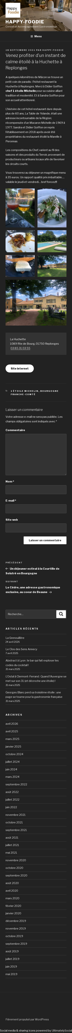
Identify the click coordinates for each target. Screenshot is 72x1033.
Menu (38, 36)
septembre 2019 (16, 943)
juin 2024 (11, 769)
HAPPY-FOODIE (25, 21)
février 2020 (13, 906)
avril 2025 (12, 731)
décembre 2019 (16, 921)
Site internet (20, 368)
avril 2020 (12, 890)
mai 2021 (11, 852)
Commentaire (15, 430)
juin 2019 (11, 966)
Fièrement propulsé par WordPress (27, 1019)
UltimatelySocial (62, 1030)
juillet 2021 (12, 845)
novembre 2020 (16, 860)
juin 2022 (11, 807)
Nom (10, 481)
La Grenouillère (15, 638)
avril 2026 (12, 723)
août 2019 (12, 951)
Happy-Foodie (53, 50)
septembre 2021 (16, 830)
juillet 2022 (12, 799)
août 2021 (12, 837)
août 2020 (12, 883)
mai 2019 (11, 974)
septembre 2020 (16, 875)
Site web (12, 519)
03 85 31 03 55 (20, 348)
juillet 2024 (13, 761)
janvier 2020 (13, 913)
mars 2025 (12, 739)
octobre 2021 (14, 822)
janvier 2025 (13, 746)
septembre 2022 (16, 784)
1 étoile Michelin (25, 391)
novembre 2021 (16, 815)
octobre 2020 (14, 868)
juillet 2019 (12, 959)
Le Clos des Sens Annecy (21, 649)
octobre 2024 (14, 754)
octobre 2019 (14, 936)
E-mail (11, 500)
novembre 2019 (16, 928)
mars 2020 (12, 898)
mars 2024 (12, 777)
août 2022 (12, 792)
